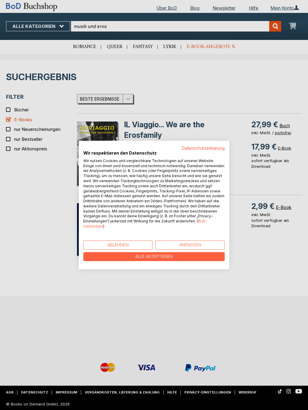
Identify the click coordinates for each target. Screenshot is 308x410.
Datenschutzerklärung (203, 148)
